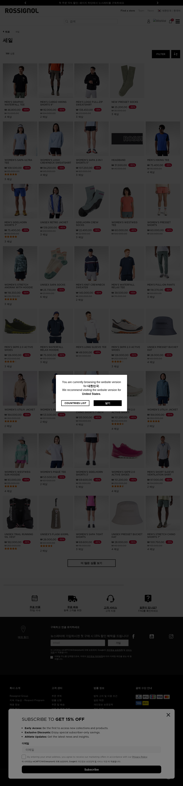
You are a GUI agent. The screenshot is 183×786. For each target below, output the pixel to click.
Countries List (75, 403)
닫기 (107, 403)
